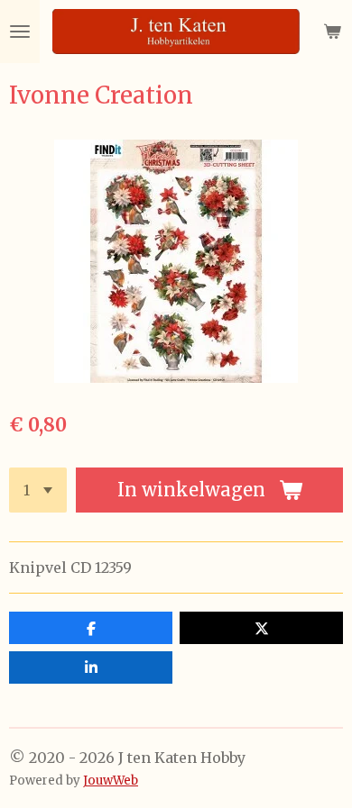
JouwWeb (110, 780)
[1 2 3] (38, 490)
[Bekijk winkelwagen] (332, 31)
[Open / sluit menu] (20, 31)
